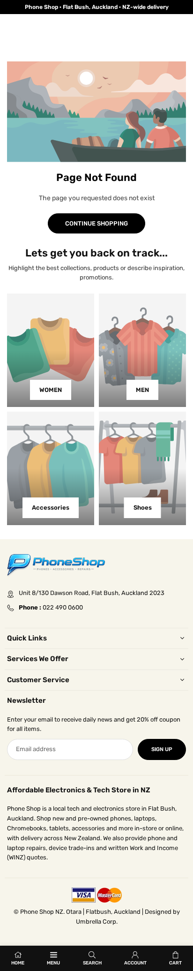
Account (135, 963)
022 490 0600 (63, 607)
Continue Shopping (96, 223)
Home (17, 963)
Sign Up (161, 749)
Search (92, 963)
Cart (175, 963)
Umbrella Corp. (97, 921)
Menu (53, 963)
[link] (96, 7)
